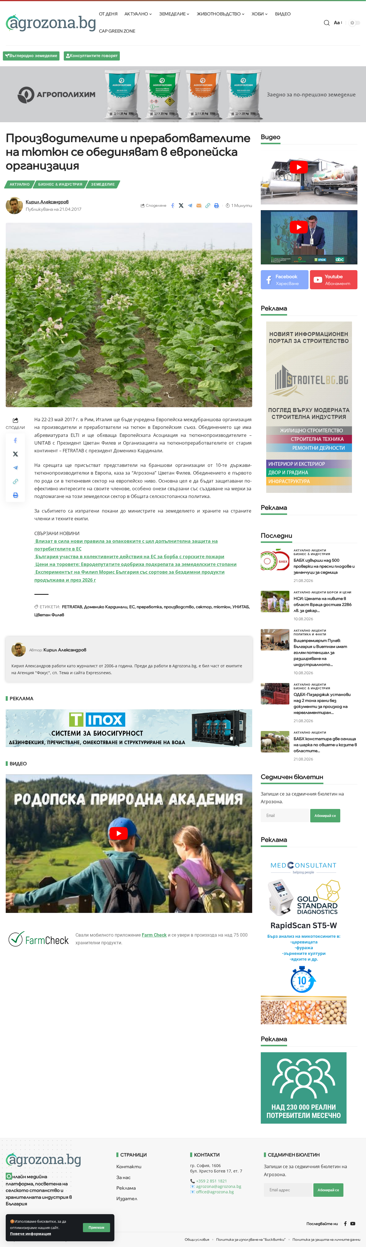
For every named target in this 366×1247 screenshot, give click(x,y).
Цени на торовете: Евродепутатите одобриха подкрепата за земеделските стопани (135, 564)
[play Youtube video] (298, 167)
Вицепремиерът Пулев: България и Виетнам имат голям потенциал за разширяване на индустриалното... (320, 652)
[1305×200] (129, 727)
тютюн (222, 606)
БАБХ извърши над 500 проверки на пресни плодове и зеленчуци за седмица (324, 566)
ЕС (132, 606)
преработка (149, 606)
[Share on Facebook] (172, 205)
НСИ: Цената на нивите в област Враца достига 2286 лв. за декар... (323, 604)
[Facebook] (285, 279)
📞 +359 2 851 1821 (208, 1181)
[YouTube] (353, 1224)
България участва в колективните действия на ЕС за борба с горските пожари (129, 556)
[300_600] (309, 406)
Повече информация (30, 1233)
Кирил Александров (47, 201)
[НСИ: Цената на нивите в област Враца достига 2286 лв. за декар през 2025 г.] (275, 601)
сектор (204, 606)
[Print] (217, 205)
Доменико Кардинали (105, 606)
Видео (271, 137)
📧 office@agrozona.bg (212, 1191)
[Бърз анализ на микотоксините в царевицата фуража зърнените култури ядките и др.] (304, 938)
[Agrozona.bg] (51, 22)
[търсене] (327, 23)
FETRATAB (72, 606)
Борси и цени (339, 592)
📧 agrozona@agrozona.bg (215, 1186)
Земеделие (103, 184)
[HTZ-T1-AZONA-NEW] (54, 1159)
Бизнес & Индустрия (60, 184)
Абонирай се (325, 816)
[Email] (199, 205)
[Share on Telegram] (190, 205)
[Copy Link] (208, 205)
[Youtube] (334, 279)
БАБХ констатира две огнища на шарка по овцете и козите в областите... (325, 744)
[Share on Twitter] (181, 205)
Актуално (20, 184)
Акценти (318, 550)
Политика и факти (310, 634)
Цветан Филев (49, 614)
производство (179, 606)
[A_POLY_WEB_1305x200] (183, 94)
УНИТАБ (240, 606)
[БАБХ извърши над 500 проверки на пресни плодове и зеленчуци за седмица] (275, 559)
